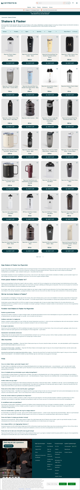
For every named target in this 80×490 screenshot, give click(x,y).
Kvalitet (56, 449)
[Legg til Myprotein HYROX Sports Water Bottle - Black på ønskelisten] (37, 132)
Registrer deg (8, 445)
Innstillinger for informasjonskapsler (11, 469)
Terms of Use (28, 488)
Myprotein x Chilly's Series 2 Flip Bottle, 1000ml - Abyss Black (10, 118)
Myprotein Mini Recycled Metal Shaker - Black (49, 243)
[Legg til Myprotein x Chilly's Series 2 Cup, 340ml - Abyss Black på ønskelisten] (77, 37)
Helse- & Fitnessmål (49, 455)
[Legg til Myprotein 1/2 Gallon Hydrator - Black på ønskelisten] (37, 225)
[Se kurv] (77, 3)
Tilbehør (39, 7)
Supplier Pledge (58, 476)
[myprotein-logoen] (8, 3)
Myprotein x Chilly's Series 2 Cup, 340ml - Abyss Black (70, 55)
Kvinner (51, 7)
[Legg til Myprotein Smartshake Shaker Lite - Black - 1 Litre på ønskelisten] (77, 194)
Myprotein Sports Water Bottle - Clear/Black (10, 212)
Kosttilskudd (50, 446)
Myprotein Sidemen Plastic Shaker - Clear (69, 87)
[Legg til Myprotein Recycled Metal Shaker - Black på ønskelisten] (77, 162)
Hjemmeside (4, 17)
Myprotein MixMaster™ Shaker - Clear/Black (50, 212)
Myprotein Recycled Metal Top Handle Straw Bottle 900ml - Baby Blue (30, 88)
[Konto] (73, 3)
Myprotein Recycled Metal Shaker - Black (70, 181)
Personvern (57, 457)
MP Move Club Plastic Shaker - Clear (30, 212)
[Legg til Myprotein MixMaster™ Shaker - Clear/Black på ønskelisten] (57, 194)
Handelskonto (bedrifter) (58, 466)
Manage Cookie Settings (52, 483)
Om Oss (57, 446)
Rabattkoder (67, 449)
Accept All (72, 483)
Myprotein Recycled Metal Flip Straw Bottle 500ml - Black (69, 118)
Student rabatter (68, 452)
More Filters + (67, 31)
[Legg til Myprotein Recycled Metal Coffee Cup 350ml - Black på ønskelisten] (17, 162)
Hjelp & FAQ (38, 449)
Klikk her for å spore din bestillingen (40, 456)
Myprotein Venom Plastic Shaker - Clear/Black (50, 87)
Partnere (57, 470)
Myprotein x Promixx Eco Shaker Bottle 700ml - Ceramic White (10, 87)
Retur (36, 452)
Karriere (56, 473)
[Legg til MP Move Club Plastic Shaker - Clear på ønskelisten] (37, 194)
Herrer (34, 7)
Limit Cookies (63, 483)
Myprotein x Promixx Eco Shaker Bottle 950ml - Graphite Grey (50, 150)
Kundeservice (38, 446)
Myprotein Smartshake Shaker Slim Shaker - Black (10, 243)
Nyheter (29, 7)
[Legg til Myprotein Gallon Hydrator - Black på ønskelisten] (37, 100)
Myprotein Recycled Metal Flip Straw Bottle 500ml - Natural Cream (69, 244)
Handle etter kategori (50, 460)
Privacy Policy (21, 488)
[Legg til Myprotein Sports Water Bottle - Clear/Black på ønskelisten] (17, 194)
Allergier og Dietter (49, 465)
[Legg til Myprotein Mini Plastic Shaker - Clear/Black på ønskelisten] (57, 162)
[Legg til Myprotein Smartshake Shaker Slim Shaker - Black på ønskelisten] (17, 225)
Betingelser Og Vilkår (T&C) (58, 461)
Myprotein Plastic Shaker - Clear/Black (10, 55)
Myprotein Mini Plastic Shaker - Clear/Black (49, 181)
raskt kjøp (11, 63)
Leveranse (37, 460)
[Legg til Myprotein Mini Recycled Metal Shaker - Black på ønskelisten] (57, 225)
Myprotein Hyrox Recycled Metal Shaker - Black (30, 55)
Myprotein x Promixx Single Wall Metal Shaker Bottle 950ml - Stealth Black (50, 119)
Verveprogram (70, 446)
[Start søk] (37, 3)
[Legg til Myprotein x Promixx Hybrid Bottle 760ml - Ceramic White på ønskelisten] (77, 132)
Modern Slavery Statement (58, 453)
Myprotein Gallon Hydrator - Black (30, 117)
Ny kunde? (49, 469)
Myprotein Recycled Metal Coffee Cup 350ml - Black (10, 181)
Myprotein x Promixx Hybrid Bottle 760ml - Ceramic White (69, 150)
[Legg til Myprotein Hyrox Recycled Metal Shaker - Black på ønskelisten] (37, 37)
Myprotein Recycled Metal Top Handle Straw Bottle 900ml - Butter (49, 56)
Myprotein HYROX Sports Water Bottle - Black (30, 150)
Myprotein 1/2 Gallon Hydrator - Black (30, 243)
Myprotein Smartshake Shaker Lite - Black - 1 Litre (69, 212)
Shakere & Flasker (12, 17)
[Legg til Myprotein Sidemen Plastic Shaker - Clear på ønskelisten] (77, 69)
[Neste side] (43, 256)
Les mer (3, 27)
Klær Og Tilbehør (49, 450)
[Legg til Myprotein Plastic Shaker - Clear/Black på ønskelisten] (17, 37)
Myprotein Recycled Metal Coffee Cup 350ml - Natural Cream (10, 150)
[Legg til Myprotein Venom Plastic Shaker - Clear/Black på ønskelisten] (57, 69)
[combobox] (53, 3)
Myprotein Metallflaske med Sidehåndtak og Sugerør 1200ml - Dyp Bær (30, 182)
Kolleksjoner (45, 7)
